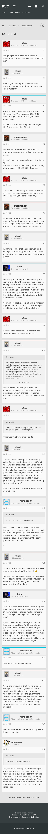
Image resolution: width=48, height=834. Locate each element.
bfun (24, 43)
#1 (44, 50)
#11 (43, 415)
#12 (43, 454)
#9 (44, 325)
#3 (44, 106)
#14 (43, 563)
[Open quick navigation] (43, 25)
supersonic (16, 742)
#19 (43, 749)
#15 (43, 601)
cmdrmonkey (20, 137)
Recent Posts (27, 13)
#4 (44, 144)
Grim (19, 266)
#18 (43, 724)
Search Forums (14, 13)
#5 (44, 185)
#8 (44, 274)
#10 (43, 350)
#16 (43, 658)
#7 (44, 243)
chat (4, 13)
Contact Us (19, 828)
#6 (44, 213)
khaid (18, 70)
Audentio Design (32, 817)
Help (28, 828)
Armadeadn (26, 500)
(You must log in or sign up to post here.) (24, 797)
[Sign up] (36, 6)
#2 (44, 78)
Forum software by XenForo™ (24, 815)
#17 (43, 680)
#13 (43, 508)
